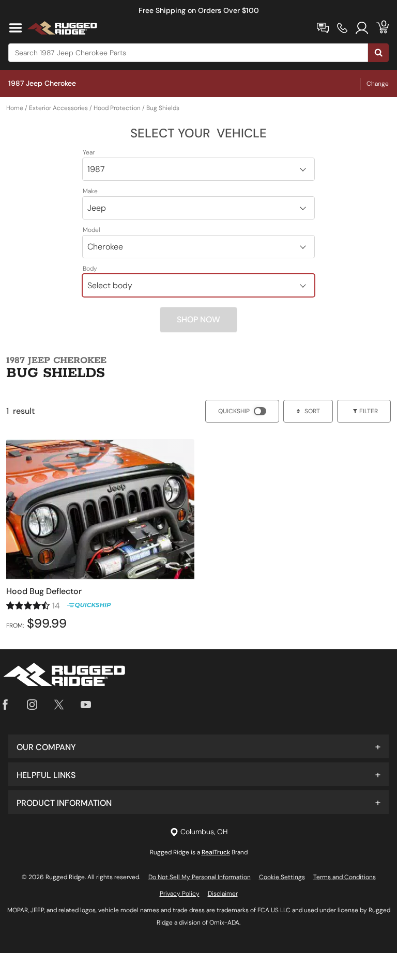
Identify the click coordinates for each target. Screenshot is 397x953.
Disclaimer (223, 893)
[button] (198, 746)
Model (91, 230)
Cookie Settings (282, 877)
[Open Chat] (323, 28)
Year (89, 152)
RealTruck (216, 852)
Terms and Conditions (344, 877)
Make (90, 191)
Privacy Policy (180, 893)
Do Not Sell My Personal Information (199, 877)
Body (90, 268)
